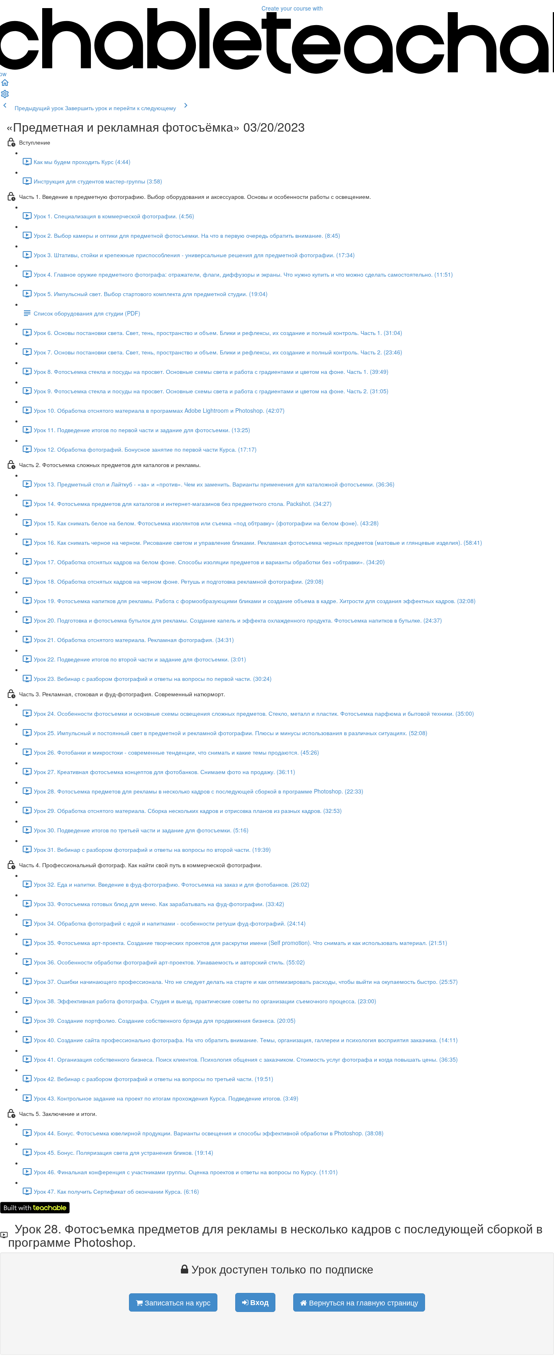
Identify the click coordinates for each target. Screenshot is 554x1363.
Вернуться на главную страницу (362, 1302)
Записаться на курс (176, 1302)
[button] (5, 85)
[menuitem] (5, 96)
